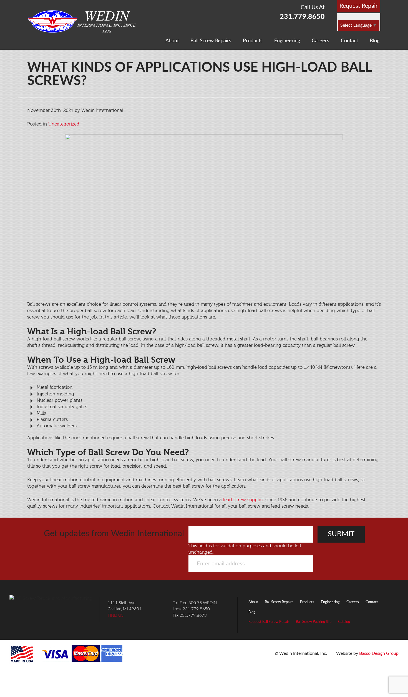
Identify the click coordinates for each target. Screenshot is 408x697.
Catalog (344, 622)
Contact (349, 40)
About (172, 40)
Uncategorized (63, 124)
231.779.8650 (302, 16)
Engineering (287, 40)
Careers (320, 40)
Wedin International (52, 21)
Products (253, 40)
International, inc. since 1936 (106, 21)
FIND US (116, 615)
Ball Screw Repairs (210, 40)
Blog (374, 40)
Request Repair (358, 6)
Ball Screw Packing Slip (313, 622)
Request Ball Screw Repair (268, 622)
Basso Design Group (379, 653)
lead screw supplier (243, 499)
